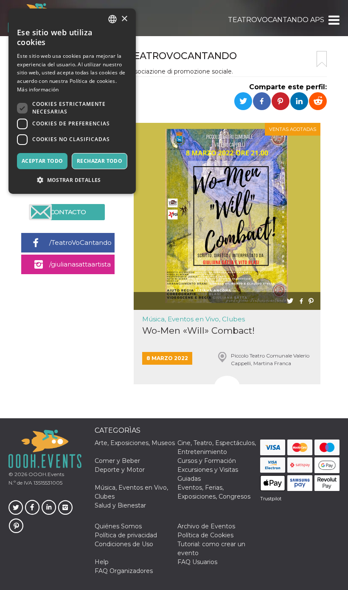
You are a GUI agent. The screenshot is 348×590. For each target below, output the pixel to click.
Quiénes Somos (118, 526)
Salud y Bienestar (120, 505)
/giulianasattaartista (80, 264)
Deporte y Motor (120, 470)
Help (102, 562)
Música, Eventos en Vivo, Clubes (193, 319)
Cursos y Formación (206, 461)
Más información (38, 89)
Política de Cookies (205, 535)
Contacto (68, 212)
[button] (333, 20)
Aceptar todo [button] (42, 161)
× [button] (124, 19)
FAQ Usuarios (197, 562)
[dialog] (72, 101)
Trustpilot (270, 499)
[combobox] (112, 19)
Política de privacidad (126, 535)
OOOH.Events (45, 474)
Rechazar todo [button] (99, 161)
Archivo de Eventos (206, 526)
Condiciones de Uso (124, 544)
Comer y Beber (117, 461)
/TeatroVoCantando (80, 242)
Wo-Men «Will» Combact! (198, 330)
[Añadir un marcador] (322, 59)
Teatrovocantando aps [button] (276, 20)
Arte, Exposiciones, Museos (135, 443)
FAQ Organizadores (124, 571)
